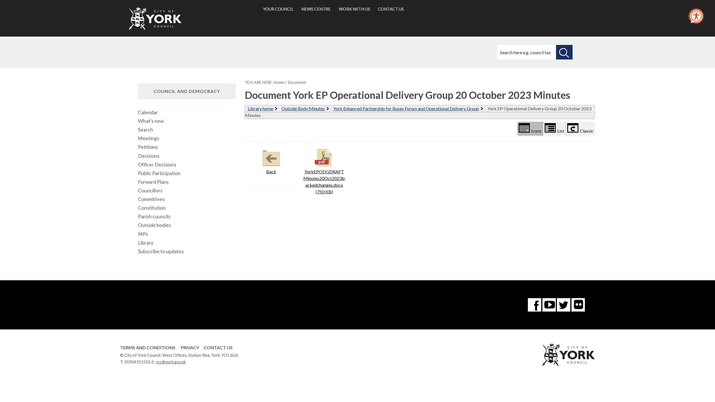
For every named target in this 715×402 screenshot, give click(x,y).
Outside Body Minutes (303, 108)
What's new (151, 121)
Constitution (152, 208)
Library (145, 243)
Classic (587, 130)
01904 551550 (137, 362)
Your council (278, 8)
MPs (143, 234)
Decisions (148, 156)
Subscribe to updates (161, 251)
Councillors (150, 190)
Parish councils (154, 216)
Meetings (148, 138)
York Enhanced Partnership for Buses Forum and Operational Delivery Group (406, 108)
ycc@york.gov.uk (171, 362)
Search (145, 130)
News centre (316, 8)
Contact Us (218, 347)
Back (271, 171)
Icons (536, 130)
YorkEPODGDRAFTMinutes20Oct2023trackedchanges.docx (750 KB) (324, 181)
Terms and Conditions (147, 347)
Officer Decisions (157, 165)
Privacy (190, 347)
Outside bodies (154, 225)
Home (279, 82)
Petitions (148, 147)
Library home (260, 108)
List (560, 130)
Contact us (391, 8)
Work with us (354, 8)
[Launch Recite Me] (696, 16)
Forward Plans (153, 182)
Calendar (148, 112)
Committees (151, 199)
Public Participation (159, 173)
